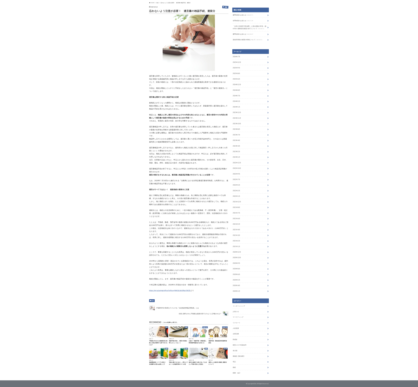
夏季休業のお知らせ (243, 15)
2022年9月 (236, 174)
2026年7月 (236, 56)
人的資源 (236, 328)
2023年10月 (237, 123)
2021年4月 (236, 229)
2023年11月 (237, 118)
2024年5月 (236, 101)
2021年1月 (236, 246)
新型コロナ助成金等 (239, 345)
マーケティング (238, 317)
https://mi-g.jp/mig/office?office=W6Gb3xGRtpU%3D (169, 290)
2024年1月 (236, 107)
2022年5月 (236, 185)
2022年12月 (237, 163)
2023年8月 (236, 129)
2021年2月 (236, 241)
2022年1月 (236, 196)
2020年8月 (236, 269)
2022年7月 (236, 179)
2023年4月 (236, 140)
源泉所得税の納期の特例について (247, 40)
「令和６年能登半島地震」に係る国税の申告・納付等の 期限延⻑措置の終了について (249, 27)
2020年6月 (236, 274)
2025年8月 (236, 73)
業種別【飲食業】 (239, 356)
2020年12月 (237, 252)
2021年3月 (236, 235)
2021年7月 (236, 213)
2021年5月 (236, 224)
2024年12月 (237, 84)
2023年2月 (236, 151)
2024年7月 (236, 96)
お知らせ (236, 311)
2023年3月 (236, 146)
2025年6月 (236, 79)
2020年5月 (236, 280)
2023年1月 (236, 157)
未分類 (235, 350)
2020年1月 (236, 291)
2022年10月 (237, 168)
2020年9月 (236, 263)
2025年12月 (237, 62)
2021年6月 (236, 218)
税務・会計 (236, 373)
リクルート (236, 323)
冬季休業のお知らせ (243, 21)
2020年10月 (237, 257)
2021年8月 (236, 207)
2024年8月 (236, 90)
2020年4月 (236, 285)
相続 (152, 300)
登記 (234, 362)
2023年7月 (236, 135)
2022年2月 (236, 190)
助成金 (235, 339)
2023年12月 (237, 112)
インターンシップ (239, 306)
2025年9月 (236, 68)
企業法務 (236, 334)
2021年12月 (237, 202)
